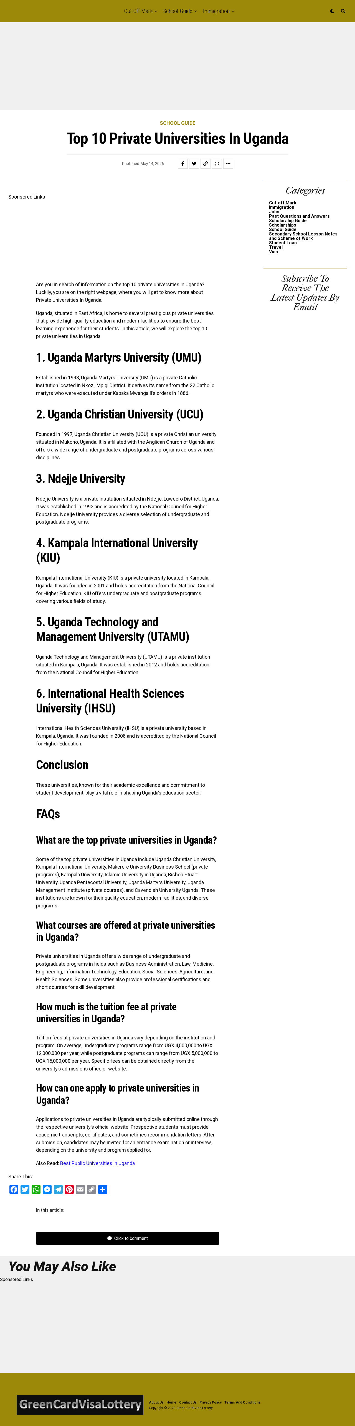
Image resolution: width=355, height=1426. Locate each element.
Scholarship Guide (288, 220)
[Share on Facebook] (183, 164)
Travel (276, 247)
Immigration (216, 11)
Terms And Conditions (242, 1402)
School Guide (177, 11)
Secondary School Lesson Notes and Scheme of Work (303, 236)
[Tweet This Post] (194, 164)
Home (171, 1402)
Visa (273, 251)
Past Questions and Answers (299, 216)
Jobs (274, 211)
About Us (156, 1402)
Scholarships (282, 225)
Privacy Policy (210, 1402)
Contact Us (188, 1402)
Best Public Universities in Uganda (97, 1163)
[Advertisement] (166, 69)
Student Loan (283, 242)
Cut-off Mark (138, 11)
